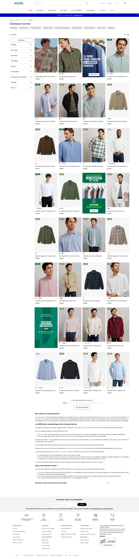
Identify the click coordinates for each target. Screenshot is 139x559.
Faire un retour (16, 534)
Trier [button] (128, 34)
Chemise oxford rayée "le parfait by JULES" (48, 121)
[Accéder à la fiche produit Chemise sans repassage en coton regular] (46, 369)
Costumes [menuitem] (63, 10)
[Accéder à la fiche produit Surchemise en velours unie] (70, 55)
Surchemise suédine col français (45, 166)
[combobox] (61, 3)
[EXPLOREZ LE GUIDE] (93, 57)
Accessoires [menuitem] (90, 10)
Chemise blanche (77, 28)
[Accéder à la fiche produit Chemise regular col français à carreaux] (46, 235)
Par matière (14, 61)
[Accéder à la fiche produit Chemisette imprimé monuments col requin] (46, 55)
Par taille (13, 45)
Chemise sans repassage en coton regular (47, 390)
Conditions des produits (42, 555)
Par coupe (14, 55)
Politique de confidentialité (56, 555)
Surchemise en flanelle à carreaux (93, 166)
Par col (13, 88)
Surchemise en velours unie (67, 76)
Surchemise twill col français (91, 301)
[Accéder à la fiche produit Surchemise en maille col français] (117, 100)
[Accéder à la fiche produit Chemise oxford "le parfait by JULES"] (117, 55)
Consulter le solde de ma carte (87, 534)
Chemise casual (47, 28)
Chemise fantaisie (89, 28)
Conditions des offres (28, 555)
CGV (66, 555)
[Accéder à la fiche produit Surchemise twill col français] (93, 280)
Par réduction (15, 71)
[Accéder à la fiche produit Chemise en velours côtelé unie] (93, 235)
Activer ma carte (84, 531)
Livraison (15, 528)
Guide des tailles (84, 542)
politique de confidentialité (103, 508)
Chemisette (14, 28)
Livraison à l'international (19, 531)
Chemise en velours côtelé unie (92, 256)
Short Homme (45, 540)
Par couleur (14, 50)
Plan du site (76, 555)
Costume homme (46, 548)
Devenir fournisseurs (66, 528)
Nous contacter (16, 537)
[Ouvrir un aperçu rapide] (55, 40)
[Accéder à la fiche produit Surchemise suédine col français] (46, 145)
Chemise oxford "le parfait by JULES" (118, 76)
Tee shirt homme (46, 545)
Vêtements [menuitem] (40, 10)
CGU (70, 555)
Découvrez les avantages (48, 528)
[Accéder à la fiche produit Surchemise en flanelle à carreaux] (93, 145)
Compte (110, 3)
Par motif (13, 82)
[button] (56, 40)
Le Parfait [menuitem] (102, 10)
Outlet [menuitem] (112, 10)
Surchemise (111, 28)
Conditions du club (46, 534)
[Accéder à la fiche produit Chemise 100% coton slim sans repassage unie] (117, 145)
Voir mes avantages (46, 531)
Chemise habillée (36, 28)
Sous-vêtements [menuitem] (76, 10)
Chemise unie (101, 28)
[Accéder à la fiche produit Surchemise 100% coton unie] (70, 100)
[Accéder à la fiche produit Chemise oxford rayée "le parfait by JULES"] (46, 100)
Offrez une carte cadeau (86, 528)
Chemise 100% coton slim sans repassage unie (121, 166)
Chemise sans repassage (62, 28)
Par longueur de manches (19, 77)
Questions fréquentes (18, 539)
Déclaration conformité (66, 537)
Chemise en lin (24, 28)
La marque (63, 531)
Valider (82, 504)
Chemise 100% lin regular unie (92, 345)
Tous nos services (17, 542)
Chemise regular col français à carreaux (47, 256)
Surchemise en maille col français (117, 121)
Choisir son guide (84, 540)
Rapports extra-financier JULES (68, 534)
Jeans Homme (45, 542)
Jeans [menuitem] (30, 10)
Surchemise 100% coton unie (67, 121)
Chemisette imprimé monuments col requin (48, 76)
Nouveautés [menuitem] (52, 10)
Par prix (13, 66)
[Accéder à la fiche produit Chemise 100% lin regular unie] (93, 324)
